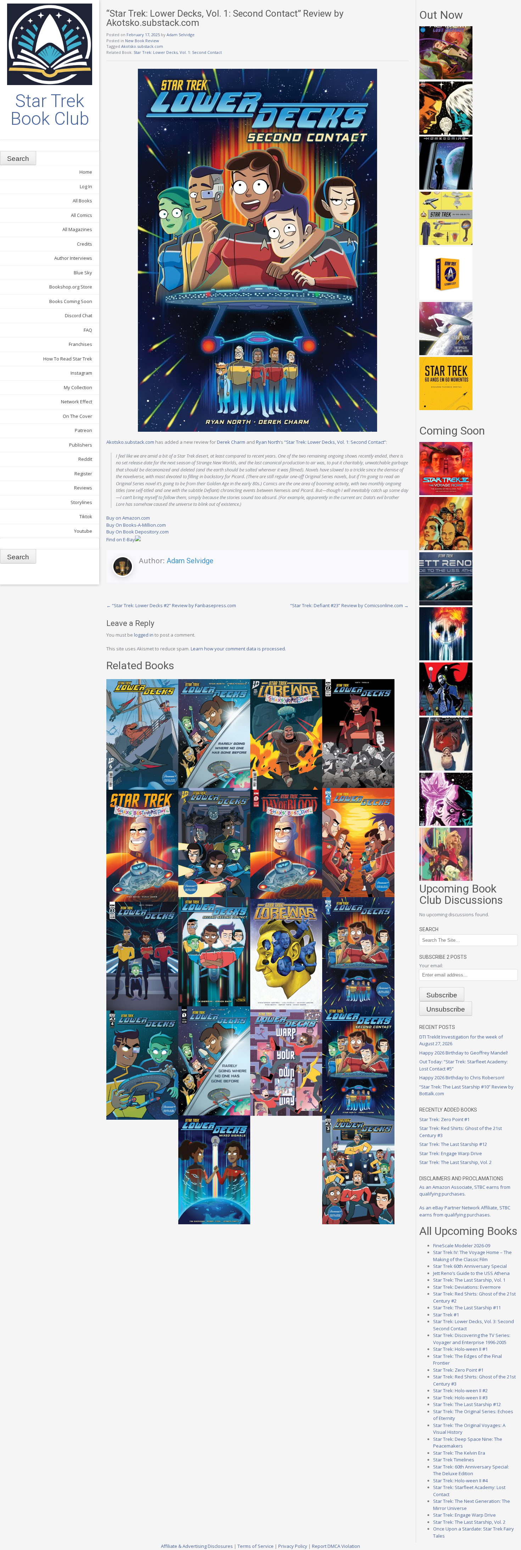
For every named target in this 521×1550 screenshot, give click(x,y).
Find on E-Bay (120, 539)
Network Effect (76, 401)
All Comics (81, 215)
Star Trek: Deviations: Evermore (467, 1287)
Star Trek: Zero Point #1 (444, 1119)
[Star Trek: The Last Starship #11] (445, 824)
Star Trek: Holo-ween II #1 (460, 1349)
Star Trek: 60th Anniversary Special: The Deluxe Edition (471, 1470)
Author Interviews (73, 258)
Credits (84, 244)
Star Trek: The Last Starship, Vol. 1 (469, 1280)
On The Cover (77, 416)
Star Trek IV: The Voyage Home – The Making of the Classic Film (472, 1256)
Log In (86, 186)
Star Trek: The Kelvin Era (459, 1453)
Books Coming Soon (70, 301)
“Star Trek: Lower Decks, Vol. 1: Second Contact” (335, 442)
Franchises (80, 344)
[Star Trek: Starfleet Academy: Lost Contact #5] (445, 77)
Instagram (81, 373)
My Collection (78, 387)
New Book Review (142, 40)
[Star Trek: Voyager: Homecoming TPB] (445, 188)
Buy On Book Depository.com (137, 531)
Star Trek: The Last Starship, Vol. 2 (455, 1162)
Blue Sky (83, 272)
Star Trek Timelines (453, 1459)
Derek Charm (231, 442)
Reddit (85, 459)
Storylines (81, 502)
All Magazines (77, 229)
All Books (82, 200)
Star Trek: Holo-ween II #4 (460, 1480)
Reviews (83, 488)
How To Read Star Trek (67, 359)
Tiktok (85, 516)
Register (83, 473)
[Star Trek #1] (445, 879)
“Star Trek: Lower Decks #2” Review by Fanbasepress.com (171, 605)
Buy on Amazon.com (128, 518)
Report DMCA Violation (336, 1546)
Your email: (431, 965)
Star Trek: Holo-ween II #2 (460, 1390)
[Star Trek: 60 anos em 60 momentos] (445, 408)
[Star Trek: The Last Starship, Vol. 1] (445, 658)
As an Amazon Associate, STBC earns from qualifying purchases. (464, 1190)
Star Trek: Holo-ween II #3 (460, 1397)
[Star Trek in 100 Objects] (445, 243)
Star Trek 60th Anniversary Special (470, 1266)
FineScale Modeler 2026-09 (461, 1245)
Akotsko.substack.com (142, 46)
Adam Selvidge (181, 34)
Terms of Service (255, 1546)
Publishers (80, 445)
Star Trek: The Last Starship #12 (453, 1144)
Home (85, 172)
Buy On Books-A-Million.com (136, 525)
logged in (143, 635)
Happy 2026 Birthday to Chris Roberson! (461, 1077)
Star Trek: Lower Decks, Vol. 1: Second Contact (178, 52)
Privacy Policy (292, 1546)
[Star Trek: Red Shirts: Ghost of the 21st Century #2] (445, 769)
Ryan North (268, 442)
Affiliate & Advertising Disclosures (197, 1546)
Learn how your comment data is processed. (238, 648)
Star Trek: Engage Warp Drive (450, 1153)
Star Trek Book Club (49, 110)
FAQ (88, 330)
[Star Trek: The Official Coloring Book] (445, 353)
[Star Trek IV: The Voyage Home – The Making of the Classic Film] (445, 493)
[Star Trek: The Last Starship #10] (445, 133)
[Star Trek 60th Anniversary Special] (445, 548)
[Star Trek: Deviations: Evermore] (445, 714)
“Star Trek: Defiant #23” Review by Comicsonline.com (349, 605)
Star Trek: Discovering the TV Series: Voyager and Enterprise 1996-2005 (471, 1338)
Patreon (83, 430)
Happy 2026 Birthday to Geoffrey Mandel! (463, 1053)
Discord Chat (78, 315)
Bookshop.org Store (70, 287)
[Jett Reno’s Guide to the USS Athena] (445, 603)
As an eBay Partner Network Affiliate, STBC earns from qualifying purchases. (464, 1211)
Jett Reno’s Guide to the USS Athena (471, 1273)
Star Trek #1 (446, 1314)
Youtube (83, 531)
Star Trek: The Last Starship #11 (467, 1307)
